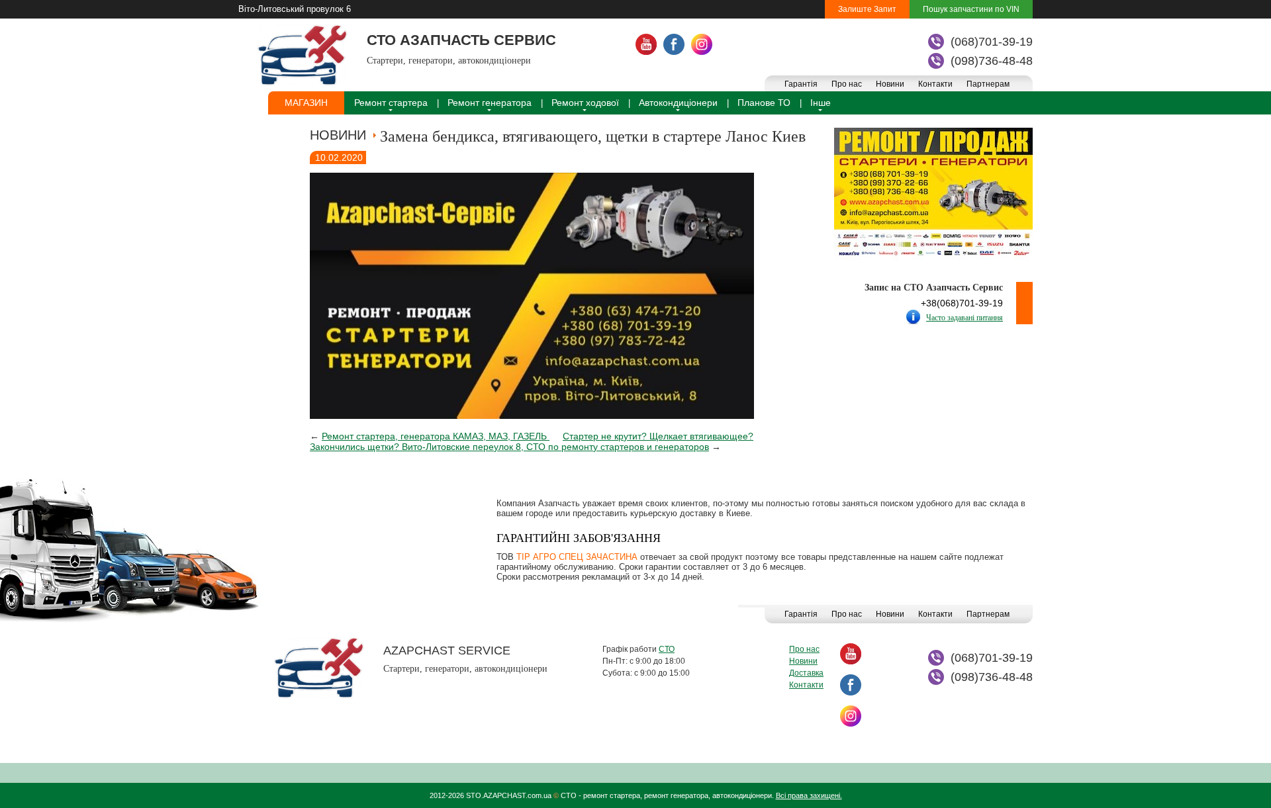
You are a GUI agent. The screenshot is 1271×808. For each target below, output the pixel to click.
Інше (820, 102)
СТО (667, 649)
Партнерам (988, 84)
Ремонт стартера (391, 102)
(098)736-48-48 (992, 60)
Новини (890, 84)
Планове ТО (763, 102)
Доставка (806, 673)
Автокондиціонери (678, 102)
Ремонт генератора (489, 102)
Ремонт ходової (585, 102)
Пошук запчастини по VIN (971, 9)
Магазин (306, 102)
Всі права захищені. (809, 795)
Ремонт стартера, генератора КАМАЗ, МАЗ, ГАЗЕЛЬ (435, 436)
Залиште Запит (867, 9)
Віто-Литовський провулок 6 (294, 9)
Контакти (935, 84)
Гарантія (801, 84)
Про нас (846, 84)
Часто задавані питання (964, 317)
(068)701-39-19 (992, 41)
